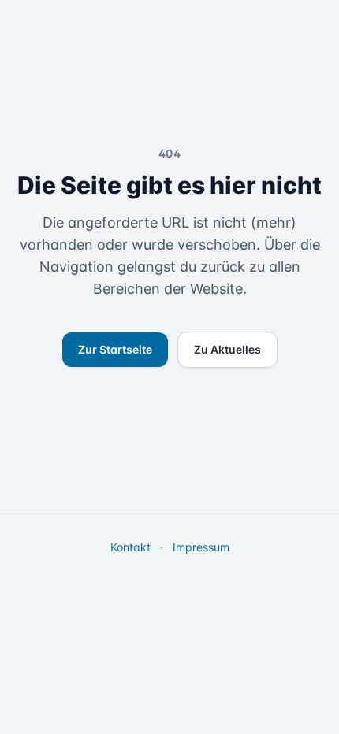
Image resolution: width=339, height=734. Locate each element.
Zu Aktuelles (227, 349)
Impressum (201, 547)
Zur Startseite (115, 349)
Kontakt (130, 547)
